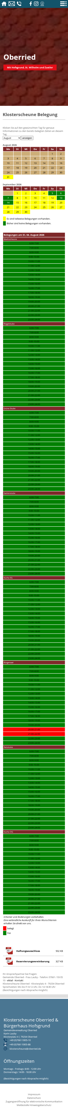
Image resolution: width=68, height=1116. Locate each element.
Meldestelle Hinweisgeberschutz (34, 1105)
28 (8, 211)
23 (26, 207)
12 (52, 197)
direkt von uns (23, 923)
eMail (10, 980)
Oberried (19, 57)
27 (61, 207)
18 (44, 202)
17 (35, 202)
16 (26, 202)
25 (44, 207)
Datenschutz (34, 1097)
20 (61, 202)
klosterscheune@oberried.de (25, 1048)
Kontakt (19, 980)
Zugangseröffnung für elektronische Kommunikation (34, 1101)
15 (17, 202)
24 (35, 207)
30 (26, 211)
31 (8, 177)
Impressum (34, 1094)
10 (35, 197)
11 (44, 197)
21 (8, 207)
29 (17, 211)
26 (52, 207)
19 (52, 202)
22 (17, 207)
